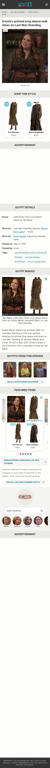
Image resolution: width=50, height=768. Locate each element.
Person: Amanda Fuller (36, 262)
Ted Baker (18, 257)
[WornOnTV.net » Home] (25, 4)
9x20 (4, 14)
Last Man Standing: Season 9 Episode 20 (31, 253)
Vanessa (17, 526)
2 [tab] (23, 454)
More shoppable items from (21, 461)
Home (4, 12)
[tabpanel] (25, 423)
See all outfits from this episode (22, 382)
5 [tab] (31, 454)
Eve (38, 526)
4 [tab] (28, 454)
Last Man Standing (17, 12)
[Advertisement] (25, 176)
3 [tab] (26, 454)
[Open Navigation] (3, 5)
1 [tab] (20, 454)
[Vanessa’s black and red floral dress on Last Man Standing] (9, 369)
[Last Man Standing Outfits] (25, 497)
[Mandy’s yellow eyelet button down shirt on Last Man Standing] (25, 369)
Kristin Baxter (33, 12)
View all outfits (23, 482)
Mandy (6, 526)
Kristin (27, 526)
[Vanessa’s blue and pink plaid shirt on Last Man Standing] (40, 369)
